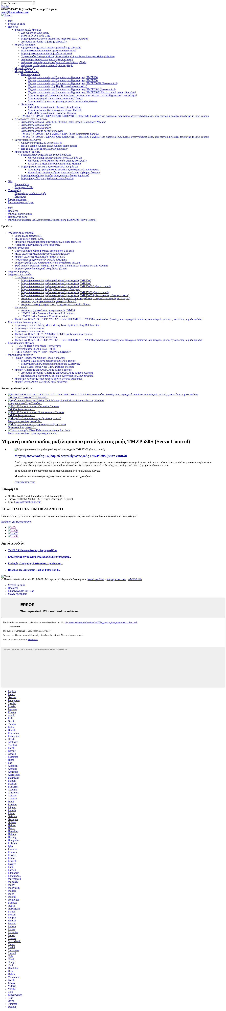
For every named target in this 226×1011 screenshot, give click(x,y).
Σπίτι (10, 20)
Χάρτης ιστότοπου (116, 579)
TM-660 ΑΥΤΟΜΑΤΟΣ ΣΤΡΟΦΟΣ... (28, 397)
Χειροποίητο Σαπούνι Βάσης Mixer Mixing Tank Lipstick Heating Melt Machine (63, 122)
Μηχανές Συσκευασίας (27, 71)
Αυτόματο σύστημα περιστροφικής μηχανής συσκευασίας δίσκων (62, 101)
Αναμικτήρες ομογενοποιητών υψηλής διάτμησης (47, 59)
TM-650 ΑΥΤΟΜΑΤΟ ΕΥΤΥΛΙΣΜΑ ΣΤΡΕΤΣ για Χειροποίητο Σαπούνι (60, 133)
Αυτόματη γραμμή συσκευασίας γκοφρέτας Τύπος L (55, 98)
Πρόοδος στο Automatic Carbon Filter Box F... (34, 569)
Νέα (10, 181)
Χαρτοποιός (27, 104)
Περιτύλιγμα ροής (30, 74)
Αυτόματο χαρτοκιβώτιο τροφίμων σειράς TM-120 (54, 110)
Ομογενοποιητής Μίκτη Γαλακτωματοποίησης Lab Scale (51, 47)
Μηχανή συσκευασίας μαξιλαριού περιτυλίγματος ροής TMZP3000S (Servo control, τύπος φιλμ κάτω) (82, 92)
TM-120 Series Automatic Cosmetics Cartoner (52, 113)
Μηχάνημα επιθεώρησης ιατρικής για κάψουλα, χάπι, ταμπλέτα (54, 38)
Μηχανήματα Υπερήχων (27, 151)
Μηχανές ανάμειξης (25, 44)
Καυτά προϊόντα (96, 579)
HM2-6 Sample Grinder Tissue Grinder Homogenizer (49, 145)
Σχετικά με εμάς (16, 23)
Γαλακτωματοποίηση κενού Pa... (25, 421)
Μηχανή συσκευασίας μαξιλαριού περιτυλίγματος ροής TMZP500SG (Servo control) (72, 83)
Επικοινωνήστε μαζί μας (21, 202)
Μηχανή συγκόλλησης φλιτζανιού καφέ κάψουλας (47, 178)
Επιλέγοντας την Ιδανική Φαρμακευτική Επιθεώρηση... (39, 556)
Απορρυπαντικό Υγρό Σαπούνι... (25, 403)
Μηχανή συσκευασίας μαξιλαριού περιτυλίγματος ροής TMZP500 (63, 80)
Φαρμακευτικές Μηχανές (28, 29)
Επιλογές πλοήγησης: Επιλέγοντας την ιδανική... (35, 563)
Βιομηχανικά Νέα (24, 187)
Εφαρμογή (20, 196)
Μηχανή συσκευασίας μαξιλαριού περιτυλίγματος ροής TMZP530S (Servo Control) (52, 219)
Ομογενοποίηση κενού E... (22, 427)
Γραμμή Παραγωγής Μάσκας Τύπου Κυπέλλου (46, 154)
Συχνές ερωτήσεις (17, 199)
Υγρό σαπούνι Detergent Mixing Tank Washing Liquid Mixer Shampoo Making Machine (67, 56)
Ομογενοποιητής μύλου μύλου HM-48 (41, 142)
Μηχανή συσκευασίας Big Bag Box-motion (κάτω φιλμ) (57, 86)
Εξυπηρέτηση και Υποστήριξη (30, 193)
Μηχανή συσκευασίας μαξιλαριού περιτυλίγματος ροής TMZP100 (63, 77)
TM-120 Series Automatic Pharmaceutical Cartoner (54, 107)
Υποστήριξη (14, 190)
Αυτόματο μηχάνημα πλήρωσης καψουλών (44, 41)
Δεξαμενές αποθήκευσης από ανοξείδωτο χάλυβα (47, 65)
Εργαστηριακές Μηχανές (28, 139)
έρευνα (18, 482)
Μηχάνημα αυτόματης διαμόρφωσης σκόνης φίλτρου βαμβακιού (55, 175)
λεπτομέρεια (28, 482)
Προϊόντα (13, 26)
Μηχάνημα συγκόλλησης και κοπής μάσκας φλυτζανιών (57, 160)
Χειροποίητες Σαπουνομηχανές (31, 119)
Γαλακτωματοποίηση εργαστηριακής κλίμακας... (33, 433)
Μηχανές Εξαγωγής (25, 68)
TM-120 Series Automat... (21, 409)
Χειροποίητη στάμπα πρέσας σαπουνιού (42, 130)
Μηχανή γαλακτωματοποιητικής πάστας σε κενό (46, 53)
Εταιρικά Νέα (22, 184)
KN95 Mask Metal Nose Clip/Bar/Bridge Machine (54, 163)
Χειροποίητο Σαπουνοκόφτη (36, 124)
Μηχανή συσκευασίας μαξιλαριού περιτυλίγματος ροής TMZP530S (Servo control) (71, 89)
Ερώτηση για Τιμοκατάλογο (16, 521)
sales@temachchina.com (28, 502)
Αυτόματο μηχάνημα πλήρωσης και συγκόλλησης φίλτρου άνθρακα (63, 169)
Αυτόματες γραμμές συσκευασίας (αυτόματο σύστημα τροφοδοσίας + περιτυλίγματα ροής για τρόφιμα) (82, 95)
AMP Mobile (135, 579)
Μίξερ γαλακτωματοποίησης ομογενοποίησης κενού (48, 50)
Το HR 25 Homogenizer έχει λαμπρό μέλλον (32, 550)
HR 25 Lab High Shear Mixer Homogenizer (44, 148)
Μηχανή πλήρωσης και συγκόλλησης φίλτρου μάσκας (49, 166)
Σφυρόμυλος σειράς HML (35, 32)
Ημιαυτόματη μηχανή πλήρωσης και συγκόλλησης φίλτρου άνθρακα (64, 172)
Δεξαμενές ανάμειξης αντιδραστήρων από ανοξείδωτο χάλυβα (53, 62)
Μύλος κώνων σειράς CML (35, 35)
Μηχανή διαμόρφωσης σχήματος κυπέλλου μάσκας (55, 157)
